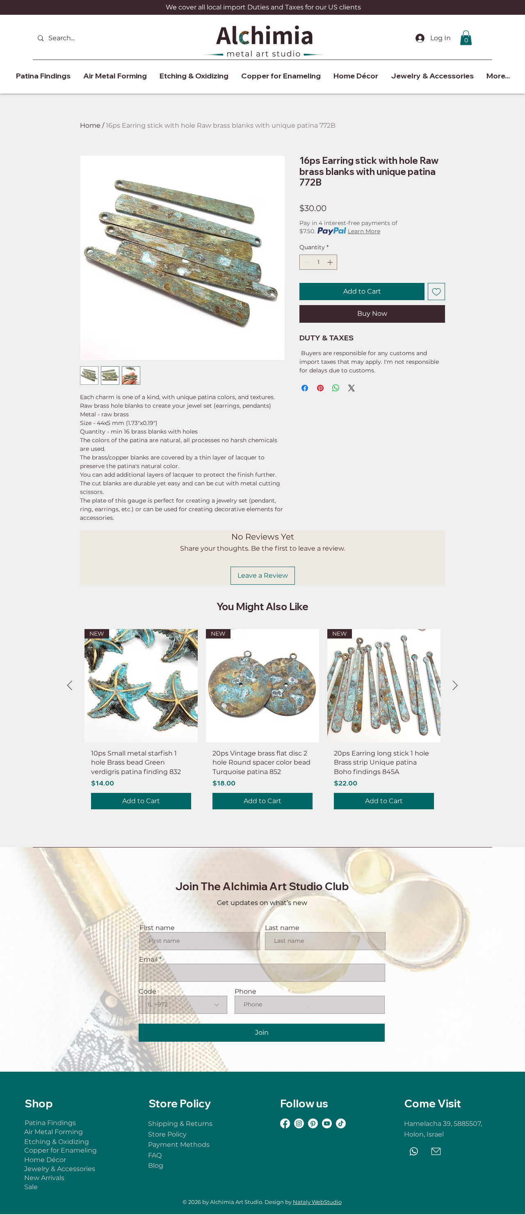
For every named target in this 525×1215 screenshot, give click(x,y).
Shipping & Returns (180, 1124)
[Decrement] (306, 262)
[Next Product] (455, 685)
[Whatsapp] (413, 1151)
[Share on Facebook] (305, 388)
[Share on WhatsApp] (336, 388)
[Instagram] (299, 1123)
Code (147, 991)
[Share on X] (351, 388)
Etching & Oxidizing (56, 1142)
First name (157, 928)
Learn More (364, 231)
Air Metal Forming (53, 1132)
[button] (466, 37)
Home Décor (46, 1160)
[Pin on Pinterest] (320, 388)
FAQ (155, 1155)
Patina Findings (50, 1123)
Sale (31, 1187)
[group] (262, 722)
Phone (245, 991)
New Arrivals (45, 1178)
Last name (282, 928)
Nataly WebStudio (317, 1202)
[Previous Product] (70, 685)
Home (90, 125)
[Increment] (331, 262)
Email (148, 959)
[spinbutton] (318, 262)
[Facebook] (285, 1123)
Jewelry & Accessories (61, 1169)
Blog (155, 1165)
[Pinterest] (313, 1123)
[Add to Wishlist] (436, 291)
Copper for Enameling (61, 1150)
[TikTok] (341, 1123)
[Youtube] (327, 1123)
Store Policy (167, 1134)
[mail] (435, 1151)
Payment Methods (179, 1144)
